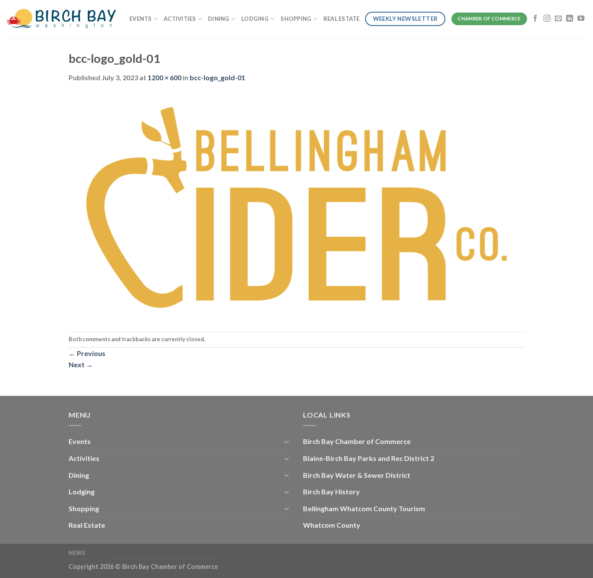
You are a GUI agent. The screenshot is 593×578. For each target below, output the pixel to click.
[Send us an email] (558, 19)
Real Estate (341, 18)
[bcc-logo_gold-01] (296, 206)
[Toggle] (286, 441)
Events (140, 18)
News (77, 553)
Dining (219, 18)
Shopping (295, 18)
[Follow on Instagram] (547, 19)
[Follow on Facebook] (535, 19)
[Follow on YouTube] (580, 19)
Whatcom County (331, 525)
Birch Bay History (331, 491)
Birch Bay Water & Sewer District (356, 475)
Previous (87, 353)
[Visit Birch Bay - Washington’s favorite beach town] (61, 19)
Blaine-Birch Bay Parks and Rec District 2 (368, 458)
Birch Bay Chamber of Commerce (357, 441)
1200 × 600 (164, 77)
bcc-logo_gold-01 (217, 77)
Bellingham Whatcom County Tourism (364, 508)
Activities (180, 18)
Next (81, 364)
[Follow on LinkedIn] (569, 19)
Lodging (255, 18)
